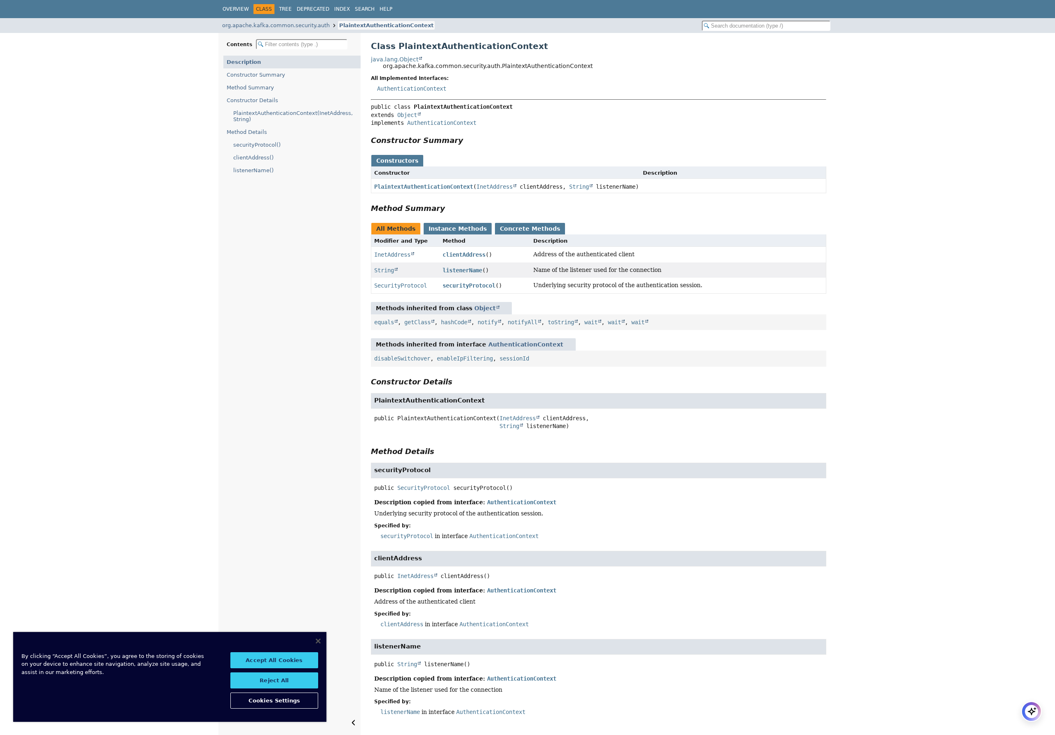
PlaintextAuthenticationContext (386, 25)
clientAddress (464, 254)
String (579, 186)
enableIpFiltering (465, 358)
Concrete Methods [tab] (530, 228)
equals (384, 322)
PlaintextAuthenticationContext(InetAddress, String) (293, 116)
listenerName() (253, 170)
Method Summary (250, 87)
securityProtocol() (257, 145)
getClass (417, 322)
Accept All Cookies (274, 660)
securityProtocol (469, 285)
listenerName (462, 270)
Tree (285, 9)
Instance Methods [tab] (458, 228)
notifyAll (522, 322)
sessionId (514, 358)
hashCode (454, 322)
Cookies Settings (274, 701)
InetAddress (494, 186)
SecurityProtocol (400, 285)
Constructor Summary (256, 75)
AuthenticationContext (411, 88)
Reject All (274, 680)
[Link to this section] (469, 140)
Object (407, 115)
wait (591, 322)
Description (244, 62)
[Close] (318, 641)
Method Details (247, 132)
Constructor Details (252, 100)
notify (487, 322)
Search (365, 9)
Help (386, 9)
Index (342, 9)
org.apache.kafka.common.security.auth (276, 25)
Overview (236, 9)
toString (561, 322)
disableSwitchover (402, 358)
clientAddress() (253, 157)
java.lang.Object (394, 59)
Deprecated (313, 9)
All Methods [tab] (395, 228)
